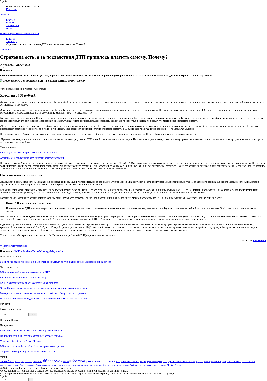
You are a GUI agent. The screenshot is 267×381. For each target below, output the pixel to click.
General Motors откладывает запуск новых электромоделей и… (33, 158)
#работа (133, 365)
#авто (10, 361)
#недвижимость (57, 365)
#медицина (242, 362)
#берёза (66, 362)
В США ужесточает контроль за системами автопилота (29, 152)
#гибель (134, 361)
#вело (118, 362)
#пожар (99, 365)
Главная (10, 20)
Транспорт (5, 49)
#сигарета (151, 365)
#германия (125, 361)
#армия (25, 362)
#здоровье (199, 362)
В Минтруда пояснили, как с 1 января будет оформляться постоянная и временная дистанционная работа (55, 261)
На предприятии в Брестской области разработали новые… (31, 335)
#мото (17, 365)
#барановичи (35, 361)
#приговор (118, 365)
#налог (39, 365)
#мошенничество (27, 365)
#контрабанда (217, 361)
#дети (171, 361)
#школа (178, 365)
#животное (179, 361)
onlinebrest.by (260, 240)
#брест (75, 361)
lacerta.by (4, 14)
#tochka (3, 361)
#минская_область (7, 365)
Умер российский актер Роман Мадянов (21, 341)
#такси (163, 365)
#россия (142, 365)
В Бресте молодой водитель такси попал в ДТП (25, 272)
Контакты (11, 9)
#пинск (91, 365)
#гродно (143, 362)
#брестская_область (98, 361)
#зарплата (190, 361)
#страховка (21, 245)
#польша (108, 364)
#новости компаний (73, 365)
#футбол (170, 365)
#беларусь (5, 245)
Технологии (12, 25)
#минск (251, 361)
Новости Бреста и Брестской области (19, 33)
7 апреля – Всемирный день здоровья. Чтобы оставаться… (30, 351)
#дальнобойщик (154, 361)
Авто (9, 28)
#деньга (164, 362)
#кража (227, 361)
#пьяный (126, 365)
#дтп (13, 245)
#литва (234, 361)
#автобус (18, 362)
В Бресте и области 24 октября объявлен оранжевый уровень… (33, 346)
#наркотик (46, 365)
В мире (10, 22)
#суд (159, 365)
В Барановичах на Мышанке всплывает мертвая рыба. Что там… (34, 330)
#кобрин (207, 362)
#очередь (84, 365)
